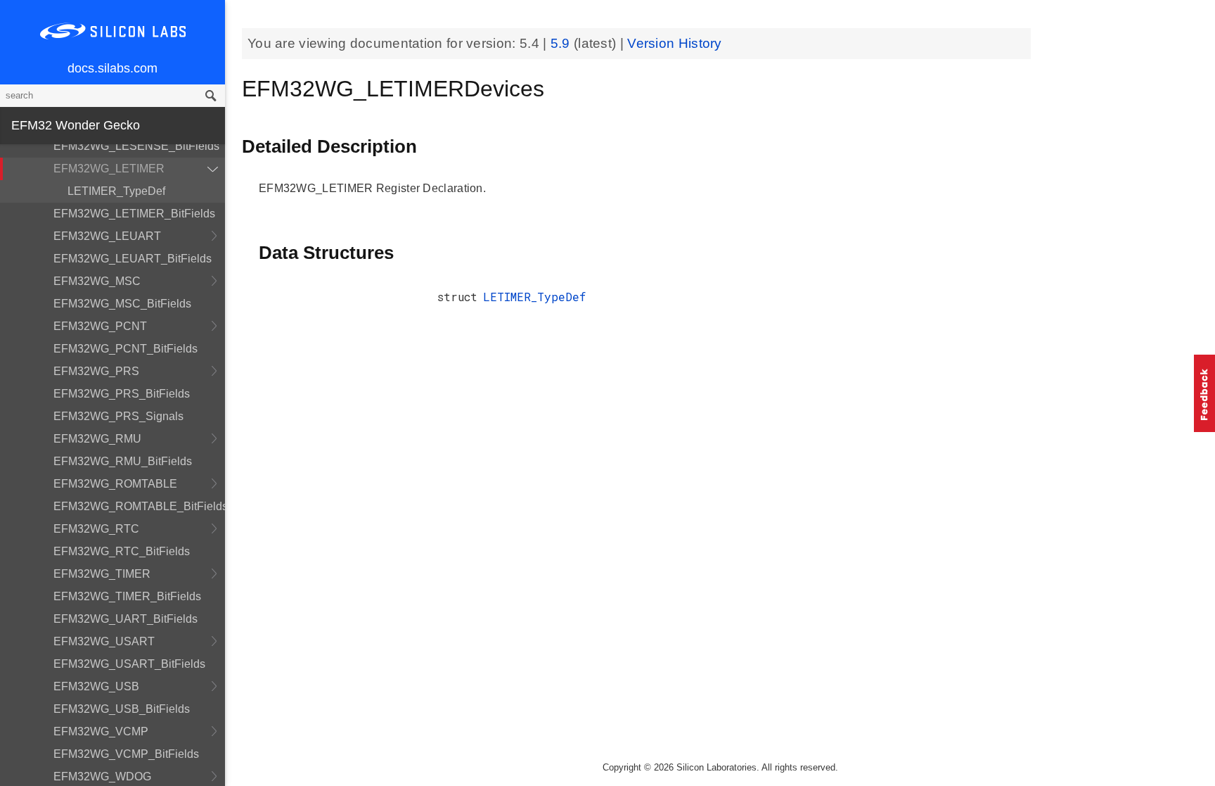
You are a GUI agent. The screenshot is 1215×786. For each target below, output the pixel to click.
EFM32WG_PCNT (100, 326)
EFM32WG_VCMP (100, 731)
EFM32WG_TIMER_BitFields (127, 596)
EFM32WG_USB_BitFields (121, 709)
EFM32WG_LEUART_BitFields (132, 259)
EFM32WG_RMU (97, 439)
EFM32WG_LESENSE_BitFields (136, 146)
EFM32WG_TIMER (101, 574)
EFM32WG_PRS (96, 371)
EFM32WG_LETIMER (109, 169)
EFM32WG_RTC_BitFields (121, 551)
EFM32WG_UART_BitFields (125, 619)
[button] (1204, 393)
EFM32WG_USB (96, 686)
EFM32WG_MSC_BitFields (122, 304)
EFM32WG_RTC (96, 529)
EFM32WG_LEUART (107, 236)
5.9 (562, 43)
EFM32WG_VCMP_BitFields (126, 754)
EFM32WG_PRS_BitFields (121, 394)
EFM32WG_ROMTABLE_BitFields (139, 506)
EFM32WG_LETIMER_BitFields (134, 214)
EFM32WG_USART (104, 641)
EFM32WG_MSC (97, 281)
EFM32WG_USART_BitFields (129, 664)
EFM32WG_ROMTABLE (115, 484)
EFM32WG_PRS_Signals (118, 416)
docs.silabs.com (113, 68)
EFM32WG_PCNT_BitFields (125, 349)
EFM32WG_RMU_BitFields (122, 461)
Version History (674, 43)
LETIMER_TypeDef (116, 191)
